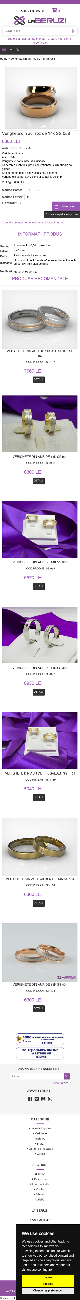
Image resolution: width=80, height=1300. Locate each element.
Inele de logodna (40, 1128)
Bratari (40, 1143)
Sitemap (40, 1194)
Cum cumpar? (40, 1219)
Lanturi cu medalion (40, 1149)
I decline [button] (48, 1284)
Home (4, 58)
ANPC (41, 1199)
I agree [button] (48, 1277)
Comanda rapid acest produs (62, 214)
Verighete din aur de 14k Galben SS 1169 (40, 773)
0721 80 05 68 (33, 11)
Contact (40, 1189)
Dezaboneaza (59, 1083)
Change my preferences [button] (48, 1290)
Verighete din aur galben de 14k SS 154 (40, 879)
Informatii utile (40, 1184)
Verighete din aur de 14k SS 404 (40, 984)
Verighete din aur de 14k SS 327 (40, 668)
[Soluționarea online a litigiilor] (40, 1053)
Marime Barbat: (12, 190)
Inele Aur (40, 1138)
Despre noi (40, 1179)
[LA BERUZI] (40, 20)
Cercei (40, 1154)
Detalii (38, 692)
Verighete (40, 1133)
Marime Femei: (12, 197)
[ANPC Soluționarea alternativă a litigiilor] (40, 1039)
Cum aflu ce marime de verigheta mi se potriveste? (33, 222)
